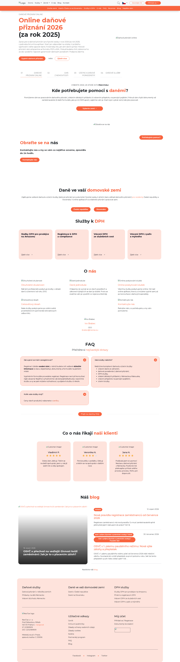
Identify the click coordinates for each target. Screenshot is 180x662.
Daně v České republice (78, 592)
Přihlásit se (152, 3)
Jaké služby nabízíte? (103, 360)
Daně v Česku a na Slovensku (70, 8)
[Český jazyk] (124, 3)
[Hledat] (118, 3)
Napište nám (128, 8)
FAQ (104, 8)
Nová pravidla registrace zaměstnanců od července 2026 (126, 517)
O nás (53, 3)
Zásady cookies (74, 631)
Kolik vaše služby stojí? (33, 394)
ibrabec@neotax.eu (90, 330)
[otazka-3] (84, 394)
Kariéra (71, 634)
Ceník (70, 621)
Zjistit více (62, 59)
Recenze (111, 8)
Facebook (77, 656)
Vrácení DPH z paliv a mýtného (127, 602)
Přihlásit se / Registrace (123, 621)
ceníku (56, 401)
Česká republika (81, 209)
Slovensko (101, 209)
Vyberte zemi (89, 108)
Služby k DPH (89, 8)
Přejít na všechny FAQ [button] (90, 414)
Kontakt (66, 3)
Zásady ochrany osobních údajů (81, 627)
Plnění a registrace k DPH (125, 595)
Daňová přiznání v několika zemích (36, 592)
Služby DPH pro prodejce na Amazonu (130, 592)
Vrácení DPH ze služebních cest (127, 598)
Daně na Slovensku (76, 595)
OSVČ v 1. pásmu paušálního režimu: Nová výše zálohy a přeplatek (123, 548)
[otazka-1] (84, 360)
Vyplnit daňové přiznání (32, 59)
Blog (59, 3)
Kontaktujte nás (30, 160)
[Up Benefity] (122, 629)
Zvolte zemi (52, 8)
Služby (37, 3)
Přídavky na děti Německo (33, 595)
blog (96, 570)
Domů (30, 3)
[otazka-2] (155, 360)
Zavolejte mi (137, 3)
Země (45, 3)
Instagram (91, 656)
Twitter (104, 656)
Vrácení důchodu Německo (33, 598)
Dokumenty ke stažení (123, 624)
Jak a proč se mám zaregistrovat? (38, 360)
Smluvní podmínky (76, 624)
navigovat (40, 625)
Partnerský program (76, 637)
